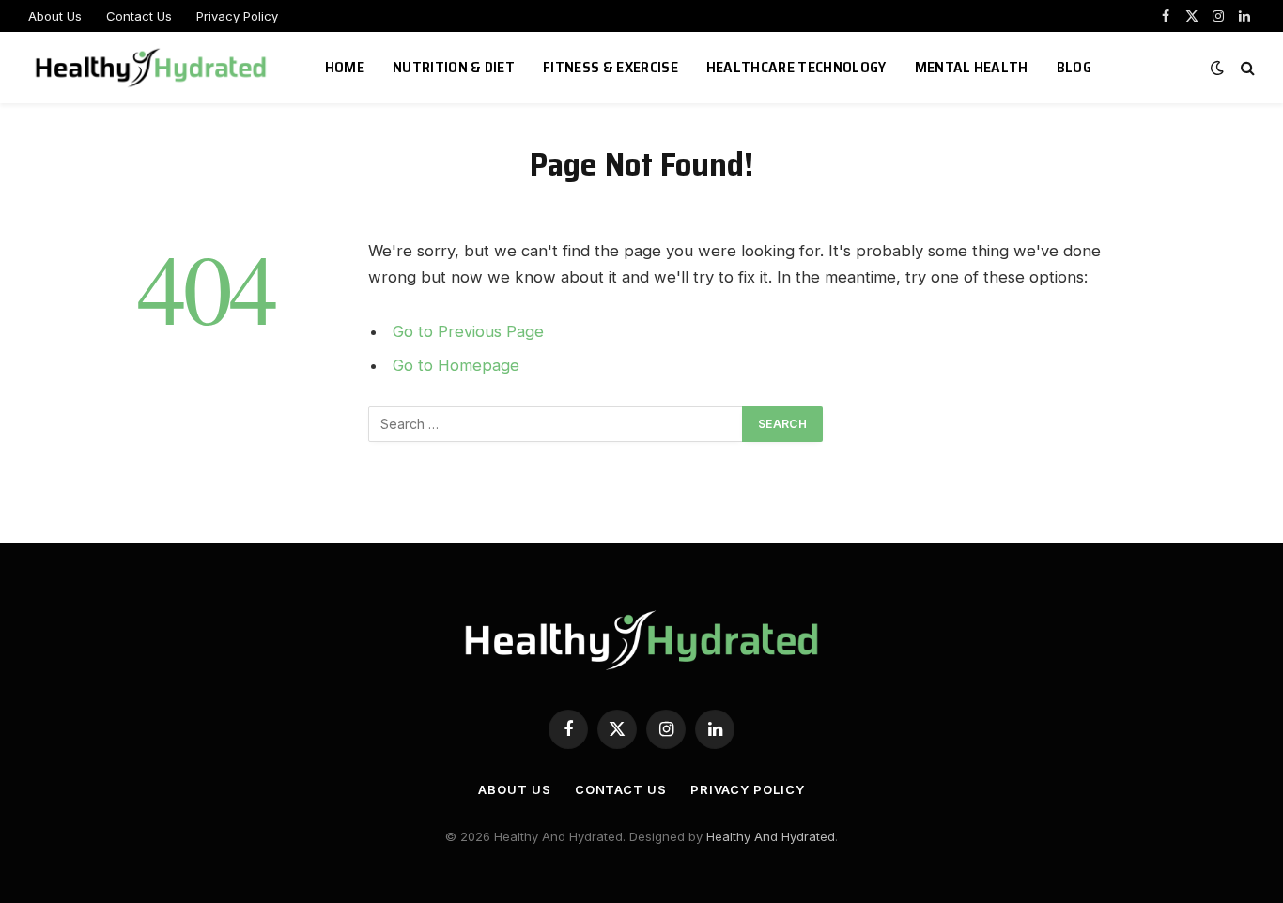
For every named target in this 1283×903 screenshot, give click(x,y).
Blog (1074, 67)
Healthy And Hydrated (770, 836)
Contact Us (139, 15)
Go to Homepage (456, 365)
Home (344, 67)
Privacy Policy (237, 15)
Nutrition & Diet (454, 67)
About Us (55, 15)
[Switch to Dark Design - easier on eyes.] (1217, 67)
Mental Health (971, 67)
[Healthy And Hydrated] (153, 67)
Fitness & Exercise (610, 67)
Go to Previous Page (468, 331)
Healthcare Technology (796, 67)
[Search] (1246, 68)
